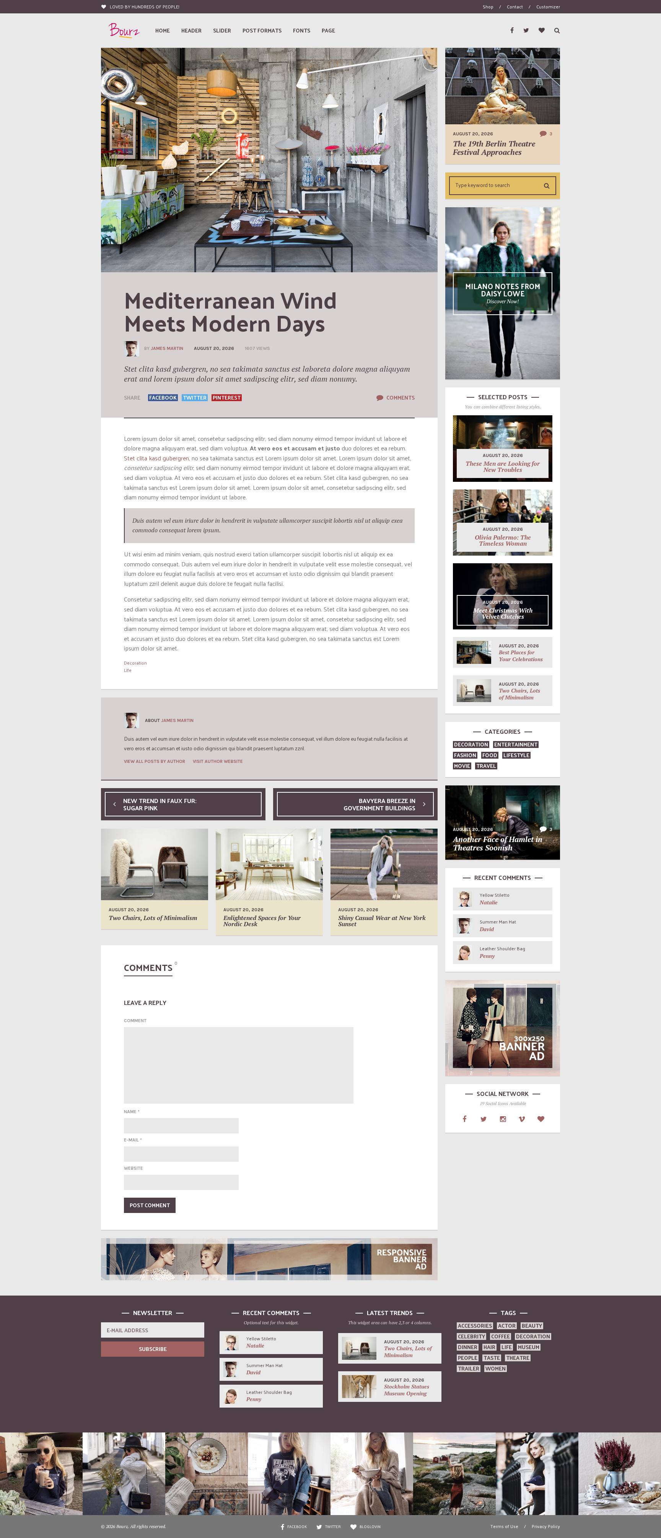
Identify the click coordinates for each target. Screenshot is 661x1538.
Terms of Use (504, 1526)
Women (495, 1368)
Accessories (475, 1325)
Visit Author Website (218, 761)
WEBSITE (133, 1168)
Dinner (467, 1347)
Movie (462, 766)
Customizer (548, 6)
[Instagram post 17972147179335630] (124, 1473)
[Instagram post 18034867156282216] (289, 1473)
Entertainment (515, 744)
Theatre (517, 1357)
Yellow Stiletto (495, 895)
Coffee (500, 1336)
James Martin (167, 348)
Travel (486, 766)
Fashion (465, 755)
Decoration (135, 662)
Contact (515, 6)
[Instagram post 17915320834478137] (454, 1473)
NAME (132, 1111)
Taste (492, 1357)
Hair (489, 1347)
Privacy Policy (546, 1526)
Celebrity (471, 1336)
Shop (488, 6)
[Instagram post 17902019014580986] (371, 1473)
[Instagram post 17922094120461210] (537, 1473)
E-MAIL (133, 1140)
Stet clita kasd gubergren (156, 457)
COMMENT (135, 1020)
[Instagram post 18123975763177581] (206, 1473)
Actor (507, 1325)
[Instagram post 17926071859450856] (619, 1473)
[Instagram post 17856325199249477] (41, 1473)
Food (489, 755)
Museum (528, 1347)
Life (128, 670)
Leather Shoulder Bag (502, 948)
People (467, 1357)
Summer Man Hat (498, 921)
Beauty (532, 1325)
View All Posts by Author (154, 761)
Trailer (468, 1368)
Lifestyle (516, 755)
